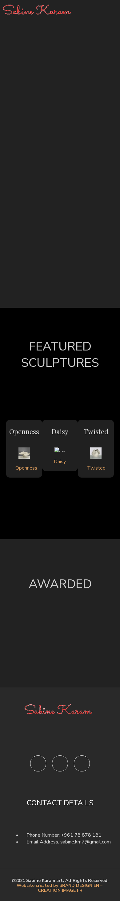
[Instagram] (60, 763)
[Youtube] (82, 763)
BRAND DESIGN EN (79, 885)
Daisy (59, 431)
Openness (24, 431)
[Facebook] (38, 763)
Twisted (96, 431)
